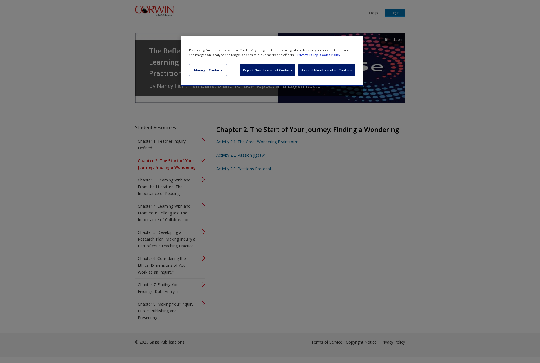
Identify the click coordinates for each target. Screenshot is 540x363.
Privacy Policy (308, 55)
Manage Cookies (208, 70)
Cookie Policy (330, 55)
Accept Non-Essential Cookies (327, 70)
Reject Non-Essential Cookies (267, 70)
